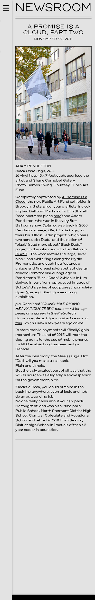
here (57, 216)
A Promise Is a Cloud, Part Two (53, 29)
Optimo (49, 225)
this (18, 323)
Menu (6, 300)
